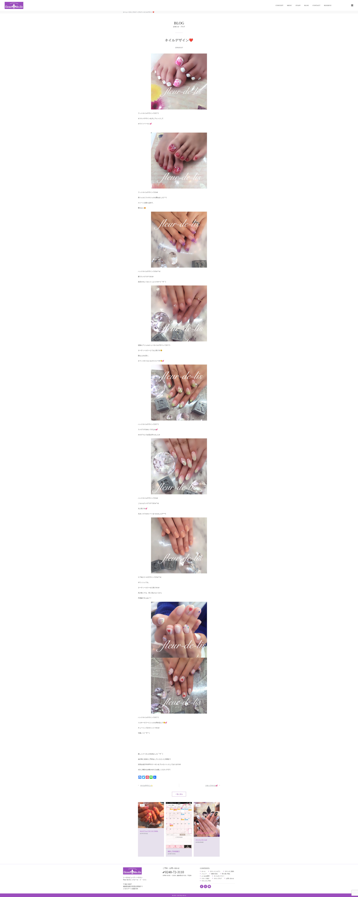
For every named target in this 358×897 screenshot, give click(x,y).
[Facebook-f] (201, 886)
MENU (289, 5)
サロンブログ (132, 12)
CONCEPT (279, 5)
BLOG (306, 5)
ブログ (140, 12)
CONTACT (316, 5)
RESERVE (327, 5)
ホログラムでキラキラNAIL (149, 831)
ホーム (125, 12)
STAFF (298, 5)
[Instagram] (205, 886)
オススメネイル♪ (201, 840)
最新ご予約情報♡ (174, 851)
